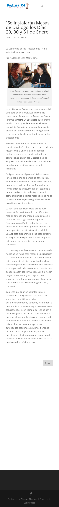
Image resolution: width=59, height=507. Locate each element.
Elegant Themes (29, 499)
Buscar (47, 363)
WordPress (29, 502)
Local (23, 37)
